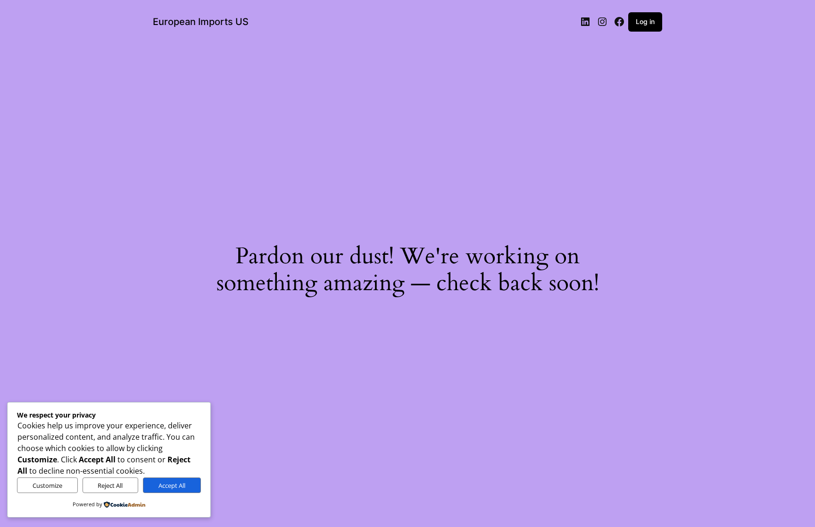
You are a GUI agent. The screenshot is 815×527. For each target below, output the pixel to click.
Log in (645, 21)
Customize (47, 485)
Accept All (171, 485)
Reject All (110, 485)
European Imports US (201, 21)
